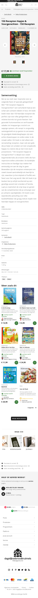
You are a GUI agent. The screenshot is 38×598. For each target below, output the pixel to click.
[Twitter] (22, 570)
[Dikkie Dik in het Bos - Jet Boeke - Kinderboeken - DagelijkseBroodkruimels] (9, 335)
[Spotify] (26, 570)
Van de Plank (24, 389)
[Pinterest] (16, 570)
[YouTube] (19, 570)
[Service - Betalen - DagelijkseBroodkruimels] (6, 580)
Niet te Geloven (25, 347)
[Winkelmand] (35, 4)
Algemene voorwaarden (11, 587)
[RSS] (29, 570)
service (30, 481)
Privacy (24, 587)
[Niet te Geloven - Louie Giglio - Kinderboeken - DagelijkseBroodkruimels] (28, 335)
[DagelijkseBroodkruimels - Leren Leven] (2, 9)
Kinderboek (4, 306)
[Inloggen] (31, 4)
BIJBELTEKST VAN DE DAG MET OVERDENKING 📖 (15, 1)
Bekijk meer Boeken (19, 418)
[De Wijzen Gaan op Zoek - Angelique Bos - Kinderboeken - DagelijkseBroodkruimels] (28, 296)
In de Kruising (5, 308)
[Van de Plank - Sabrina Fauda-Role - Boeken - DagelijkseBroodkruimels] (28, 375)
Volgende (31, 408)
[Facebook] (12, 570)
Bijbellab (4, 387)
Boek (3, 18)
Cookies (31, 587)
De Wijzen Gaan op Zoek (27, 308)
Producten (8, 9)
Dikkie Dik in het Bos (8, 347)
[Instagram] (9, 570)
